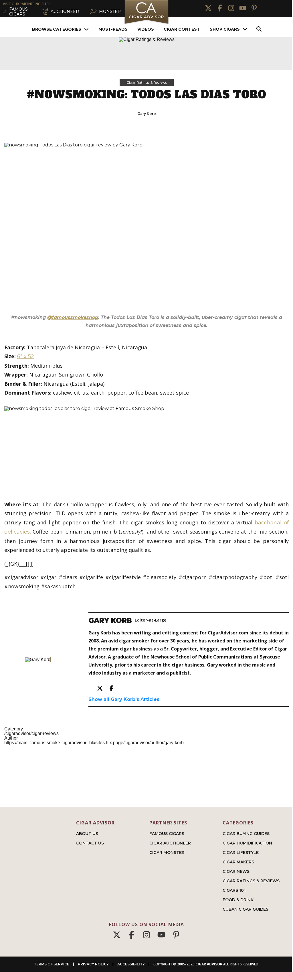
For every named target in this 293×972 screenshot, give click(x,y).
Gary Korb (146, 113)
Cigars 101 (234, 890)
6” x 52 (25, 356)
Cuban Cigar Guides (245, 909)
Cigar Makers (238, 862)
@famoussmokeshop (72, 317)
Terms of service (51, 964)
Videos (145, 29)
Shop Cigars (225, 29)
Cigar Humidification (247, 843)
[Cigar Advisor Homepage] (146, 23)
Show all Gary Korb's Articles (123, 699)
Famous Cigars (166, 833)
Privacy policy (93, 964)
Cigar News (236, 871)
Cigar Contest (182, 29)
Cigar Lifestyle (241, 852)
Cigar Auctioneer (170, 843)
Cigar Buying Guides (246, 833)
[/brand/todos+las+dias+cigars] (146, 226)
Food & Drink (238, 899)
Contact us (90, 843)
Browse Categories (56, 29)
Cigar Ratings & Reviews (146, 82)
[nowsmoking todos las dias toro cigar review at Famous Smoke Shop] (146, 448)
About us (87, 833)
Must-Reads (113, 29)
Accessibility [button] (131, 964)
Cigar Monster (167, 852)
